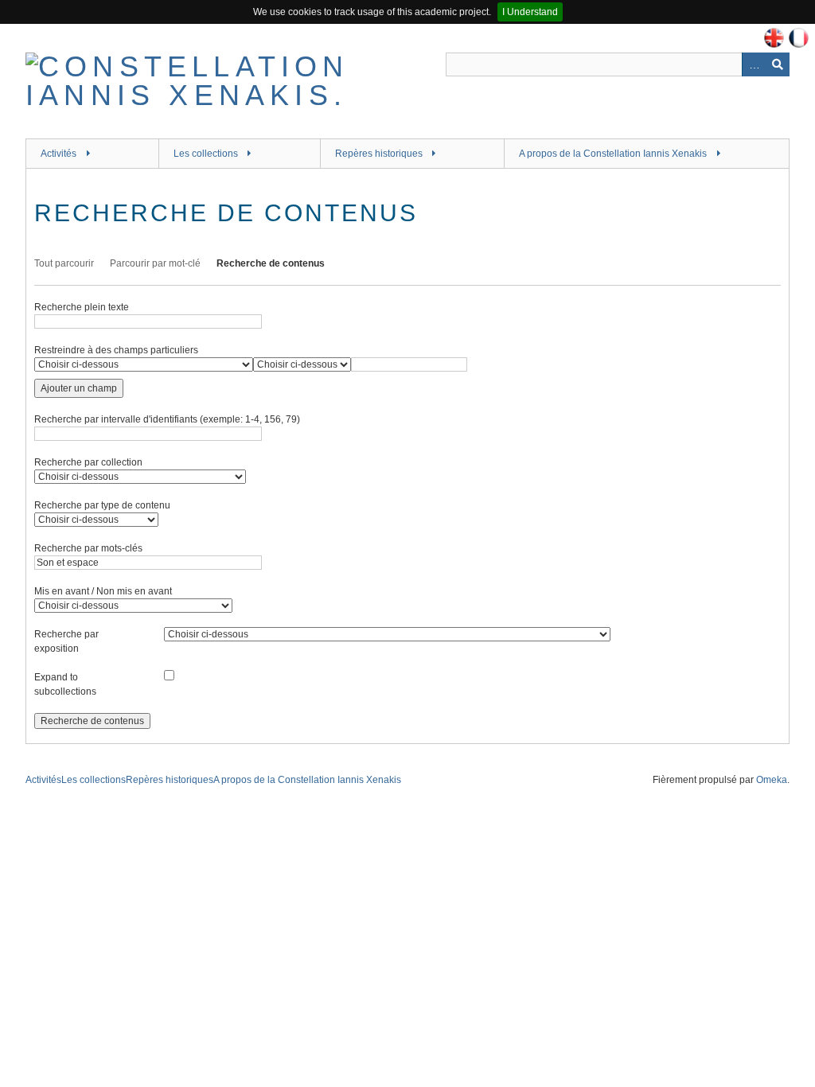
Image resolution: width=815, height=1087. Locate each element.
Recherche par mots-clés (88, 548)
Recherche (778, 64)
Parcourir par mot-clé (155, 263)
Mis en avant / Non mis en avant (103, 591)
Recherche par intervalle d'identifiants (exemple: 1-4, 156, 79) (167, 419)
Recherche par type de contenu (102, 505)
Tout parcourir (64, 263)
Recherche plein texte (81, 307)
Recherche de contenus (270, 263)
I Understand (530, 12)
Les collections (206, 153)
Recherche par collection (88, 462)
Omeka (771, 779)
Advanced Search (754, 64)
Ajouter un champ (79, 388)
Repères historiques (379, 153)
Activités (58, 153)
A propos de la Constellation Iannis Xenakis (613, 153)
